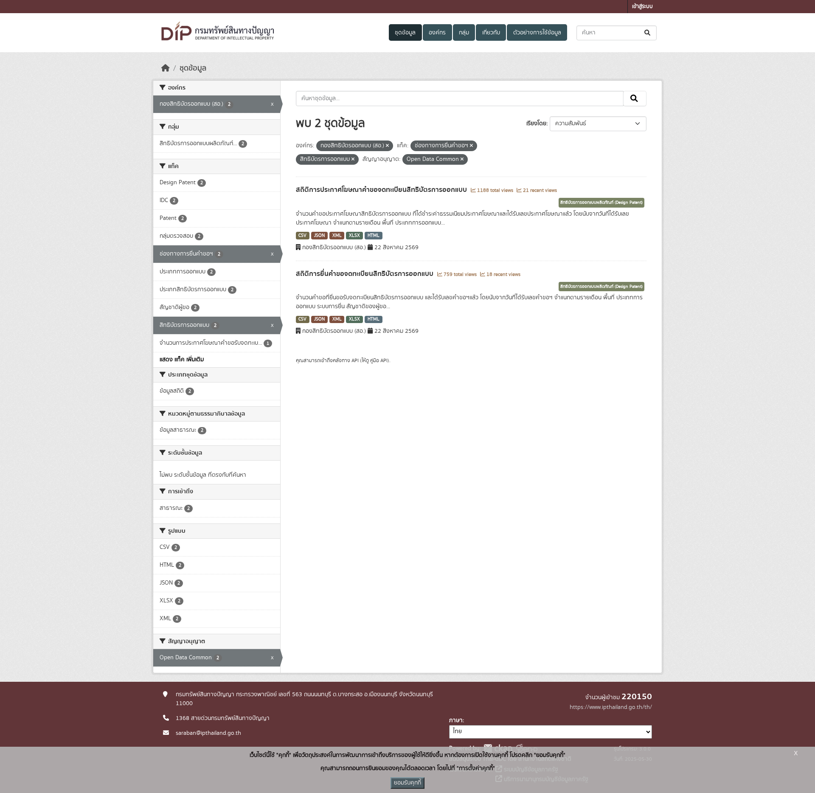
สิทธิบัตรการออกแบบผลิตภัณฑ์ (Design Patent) (601, 202)
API (355, 360)
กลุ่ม (464, 32)
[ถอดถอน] (387, 146)
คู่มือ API (379, 360)
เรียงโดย (536, 123)
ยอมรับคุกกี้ (407, 783)
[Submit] (648, 32)
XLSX (354, 235)
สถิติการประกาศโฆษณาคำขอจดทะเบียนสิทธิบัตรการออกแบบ (382, 189)
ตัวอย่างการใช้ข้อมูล (537, 32)
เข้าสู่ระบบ (642, 7)
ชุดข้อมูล (405, 32)
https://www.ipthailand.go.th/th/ (611, 707)
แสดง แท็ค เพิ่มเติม (182, 359)
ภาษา (456, 720)
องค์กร (437, 32)
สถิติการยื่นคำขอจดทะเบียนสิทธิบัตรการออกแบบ (365, 273)
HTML (373, 235)
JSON (319, 235)
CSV (302, 235)
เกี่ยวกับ (491, 32)
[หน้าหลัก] (165, 68)
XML (337, 235)
